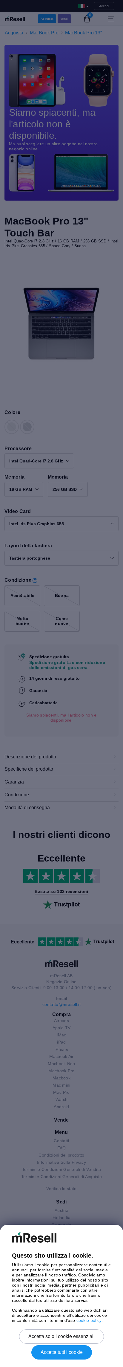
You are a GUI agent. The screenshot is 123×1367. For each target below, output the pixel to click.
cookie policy (89, 1320)
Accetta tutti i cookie (62, 1352)
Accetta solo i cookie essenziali (61, 1336)
